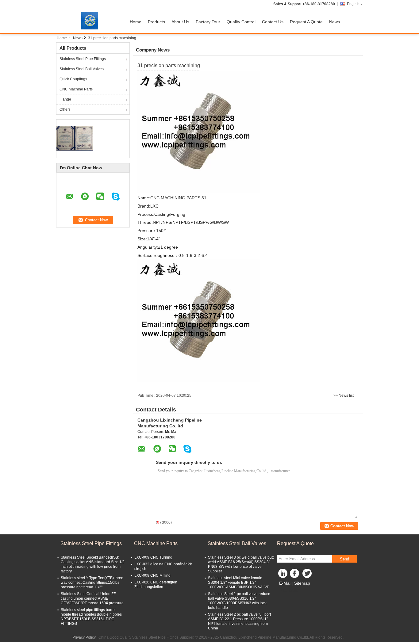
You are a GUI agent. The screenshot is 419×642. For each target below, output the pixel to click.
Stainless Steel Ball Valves (82, 69)
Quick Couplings (73, 79)
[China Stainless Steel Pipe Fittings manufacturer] (91, 20)
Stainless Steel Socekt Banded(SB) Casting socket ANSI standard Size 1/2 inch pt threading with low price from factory (93, 564)
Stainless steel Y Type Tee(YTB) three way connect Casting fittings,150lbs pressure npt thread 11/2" (92, 582)
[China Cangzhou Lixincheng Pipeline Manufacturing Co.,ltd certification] (74, 138)
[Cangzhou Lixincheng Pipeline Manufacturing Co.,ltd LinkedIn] (283, 575)
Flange (65, 99)
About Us (180, 21)
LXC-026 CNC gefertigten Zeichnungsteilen (155, 584)
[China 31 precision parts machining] (198, 132)
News (334, 21)
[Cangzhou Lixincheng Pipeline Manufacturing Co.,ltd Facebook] (295, 575)
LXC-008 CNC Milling (152, 575)
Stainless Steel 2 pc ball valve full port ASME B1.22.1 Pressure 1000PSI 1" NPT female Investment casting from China (239, 621)
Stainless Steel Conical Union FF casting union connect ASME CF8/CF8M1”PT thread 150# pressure (92, 598)
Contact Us (272, 21)
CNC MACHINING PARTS (176, 197)
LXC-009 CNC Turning (153, 557)
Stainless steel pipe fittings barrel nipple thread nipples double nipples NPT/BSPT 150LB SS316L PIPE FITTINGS (91, 617)
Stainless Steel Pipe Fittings (83, 59)
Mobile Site (290, 591)
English (353, 4)
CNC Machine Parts (76, 89)
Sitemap (302, 583)
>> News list (343, 395)
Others (65, 109)
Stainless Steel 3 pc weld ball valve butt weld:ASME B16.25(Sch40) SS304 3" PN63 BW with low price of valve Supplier (241, 564)
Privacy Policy (84, 637)
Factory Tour (208, 21)
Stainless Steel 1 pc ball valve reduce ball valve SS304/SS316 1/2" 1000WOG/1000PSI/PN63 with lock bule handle (239, 601)
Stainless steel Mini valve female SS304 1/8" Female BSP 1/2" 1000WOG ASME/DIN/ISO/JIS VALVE (238, 582)
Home (135, 21)
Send (344, 559)
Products (156, 21)
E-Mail (285, 583)
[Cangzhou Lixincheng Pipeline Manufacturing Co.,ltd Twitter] (308, 575)
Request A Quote (306, 21)
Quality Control (241, 21)
